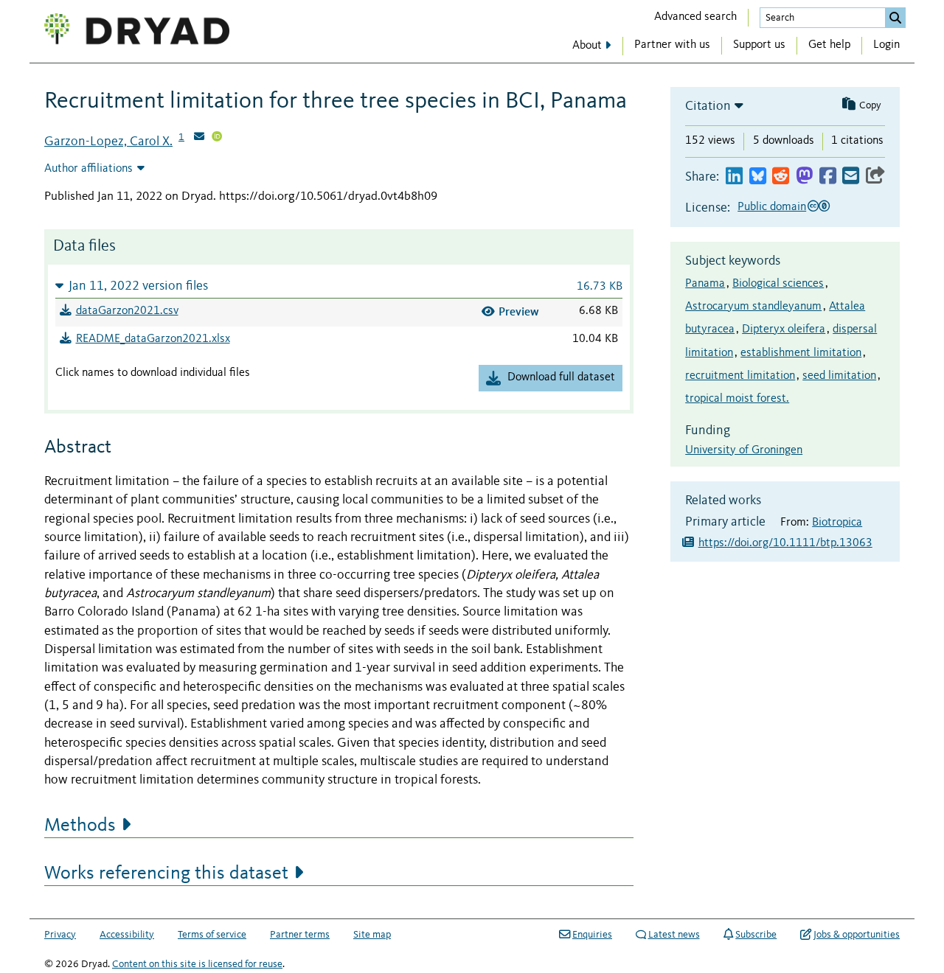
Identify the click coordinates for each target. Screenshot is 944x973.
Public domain (772, 207)
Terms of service (212, 935)
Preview (519, 311)
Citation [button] (708, 106)
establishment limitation (800, 353)
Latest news (674, 935)
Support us (759, 45)
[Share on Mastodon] (804, 176)
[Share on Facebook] (827, 176)
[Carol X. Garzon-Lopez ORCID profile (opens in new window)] (217, 138)
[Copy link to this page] (875, 176)
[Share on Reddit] (780, 176)
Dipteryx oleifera (783, 329)
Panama (705, 284)
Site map (372, 935)
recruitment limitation (740, 376)
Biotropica (837, 523)
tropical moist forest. (737, 399)
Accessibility (127, 935)
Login (886, 45)
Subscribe (756, 935)
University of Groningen (743, 450)
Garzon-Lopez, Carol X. (108, 141)
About (587, 46)
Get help (829, 45)
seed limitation (839, 376)
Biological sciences (778, 284)
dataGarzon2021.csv (127, 311)
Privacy (60, 935)
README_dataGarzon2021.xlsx (153, 339)
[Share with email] (850, 176)
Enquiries (592, 935)
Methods (80, 825)
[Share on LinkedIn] (734, 176)
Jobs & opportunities (856, 935)
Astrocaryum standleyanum (753, 307)
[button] (338, 285)
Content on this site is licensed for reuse (197, 964)
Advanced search (695, 17)
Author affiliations (88, 169)
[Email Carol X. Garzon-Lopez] (199, 138)
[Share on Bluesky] (757, 176)
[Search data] (895, 17)
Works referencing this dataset (166, 873)
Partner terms (300, 935)
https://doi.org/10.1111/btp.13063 (785, 543)
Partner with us (672, 45)
